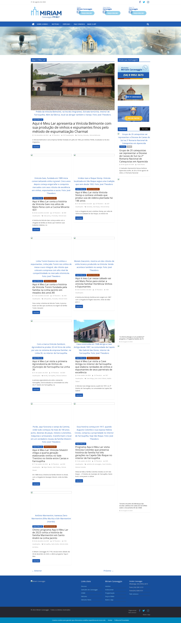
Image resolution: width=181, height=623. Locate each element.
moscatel (55, 299)
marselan (89, 207)
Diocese (122, 146)
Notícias (55, 24)
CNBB (83, 593)
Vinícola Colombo (80, 467)
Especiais (66, 24)
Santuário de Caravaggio (89, 590)
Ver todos (145, 129)
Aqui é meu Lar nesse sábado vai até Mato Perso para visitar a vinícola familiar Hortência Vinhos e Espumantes (93, 282)
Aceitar (110, 620)
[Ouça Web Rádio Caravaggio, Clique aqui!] (111, 7)
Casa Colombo (106, 464)
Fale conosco (79, 24)
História (107, 586)
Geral (129, 146)
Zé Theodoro (56, 135)
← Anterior (37, 570)
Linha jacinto (47, 299)
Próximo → (109, 570)
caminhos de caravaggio (94, 464)
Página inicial (132, 610)
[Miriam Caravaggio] (33, 24)
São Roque (96, 207)
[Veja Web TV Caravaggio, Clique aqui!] (137, 7)
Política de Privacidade (121, 620)
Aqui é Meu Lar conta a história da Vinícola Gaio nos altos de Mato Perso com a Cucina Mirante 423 (50, 205)
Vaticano (84, 596)
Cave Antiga (90, 378)
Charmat (79, 135)
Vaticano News (86, 600)
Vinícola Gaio (62, 216)
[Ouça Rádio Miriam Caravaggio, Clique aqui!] (85, 7)
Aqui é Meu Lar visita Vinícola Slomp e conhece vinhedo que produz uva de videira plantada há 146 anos (94, 196)
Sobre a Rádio (42, 24)
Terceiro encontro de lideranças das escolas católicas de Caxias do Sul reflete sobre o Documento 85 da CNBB (133, 506)
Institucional (109, 590)
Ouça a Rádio (109, 596)
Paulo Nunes (141, 164)
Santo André (55, 544)
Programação (109, 593)
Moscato (86, 135)
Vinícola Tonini (63, 299)
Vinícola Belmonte (95, 135)
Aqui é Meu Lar (37, 119)
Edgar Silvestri (48, 467)
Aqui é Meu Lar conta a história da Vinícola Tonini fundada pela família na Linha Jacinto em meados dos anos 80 (49, 288)
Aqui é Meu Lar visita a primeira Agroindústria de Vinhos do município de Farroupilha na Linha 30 (51, 365)
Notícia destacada (50, 198)
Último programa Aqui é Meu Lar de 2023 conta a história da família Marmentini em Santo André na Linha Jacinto (50, 534)
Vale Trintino (56, 467)
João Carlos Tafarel (100, 378)
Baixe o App (91, 24)
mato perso (47, 216)
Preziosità (55, 216)
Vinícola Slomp (105, 207)
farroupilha (51, 376)
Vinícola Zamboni (61, 376)
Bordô (45, 376)
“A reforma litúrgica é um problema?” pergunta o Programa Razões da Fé (131, 338)
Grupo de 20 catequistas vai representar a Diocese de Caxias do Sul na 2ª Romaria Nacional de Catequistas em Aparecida (133, 156)
